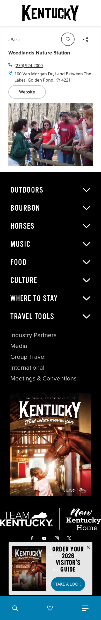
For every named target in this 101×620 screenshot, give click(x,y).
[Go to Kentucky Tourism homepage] (50, 13)
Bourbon (25, 208)
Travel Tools (32, 316)
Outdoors (26, 190)
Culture (23, 280)
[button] (15, 608)
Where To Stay (34, 298)
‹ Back (14, 40)
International (27, 367)
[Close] (88, 547)
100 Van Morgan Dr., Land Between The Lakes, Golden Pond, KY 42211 (53, 77)
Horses (22, 226)
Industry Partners (33, 335)
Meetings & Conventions (43, 378)
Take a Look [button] (68, 584)
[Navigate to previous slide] (15, 134)
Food (18, 262)
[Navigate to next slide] (86, 134)
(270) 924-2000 (29, 65)
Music (20, 244)
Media (18, 346)
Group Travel (28, 356)
